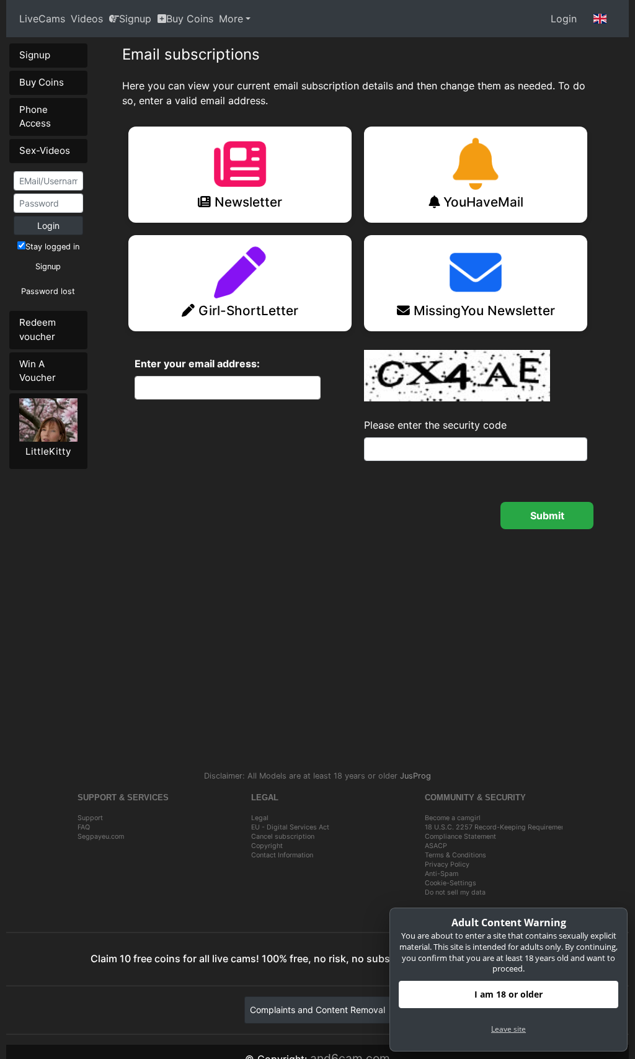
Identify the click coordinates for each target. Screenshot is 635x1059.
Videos (87, 18)
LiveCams (42, 18)
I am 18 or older (508, 994)
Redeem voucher (37, 329)
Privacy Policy (447, 864)
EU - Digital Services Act (290, 827)
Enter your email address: (197, 363)
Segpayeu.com (101, 837)
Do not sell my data (455, 892)
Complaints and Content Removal (317, 1009)
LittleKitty (48, 451)
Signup (135, 18)
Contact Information (282, 855)
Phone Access (35, 117)
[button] (600, 18)
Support (90, 818)
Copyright (267, 846)
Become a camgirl (453, 818)
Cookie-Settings (450, 883)
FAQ (84, 827)
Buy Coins (189, 18)
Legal (260, 818)
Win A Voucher (37, 371)
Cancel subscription (282, 837)
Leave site (508, 1029)
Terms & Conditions (455, 855)
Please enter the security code (435, 425)
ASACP (436, 846)
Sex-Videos (44, 150)
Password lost (48, 291)
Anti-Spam (441, 874)
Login (564, 18)
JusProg (415, 775)
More (231, 18)
